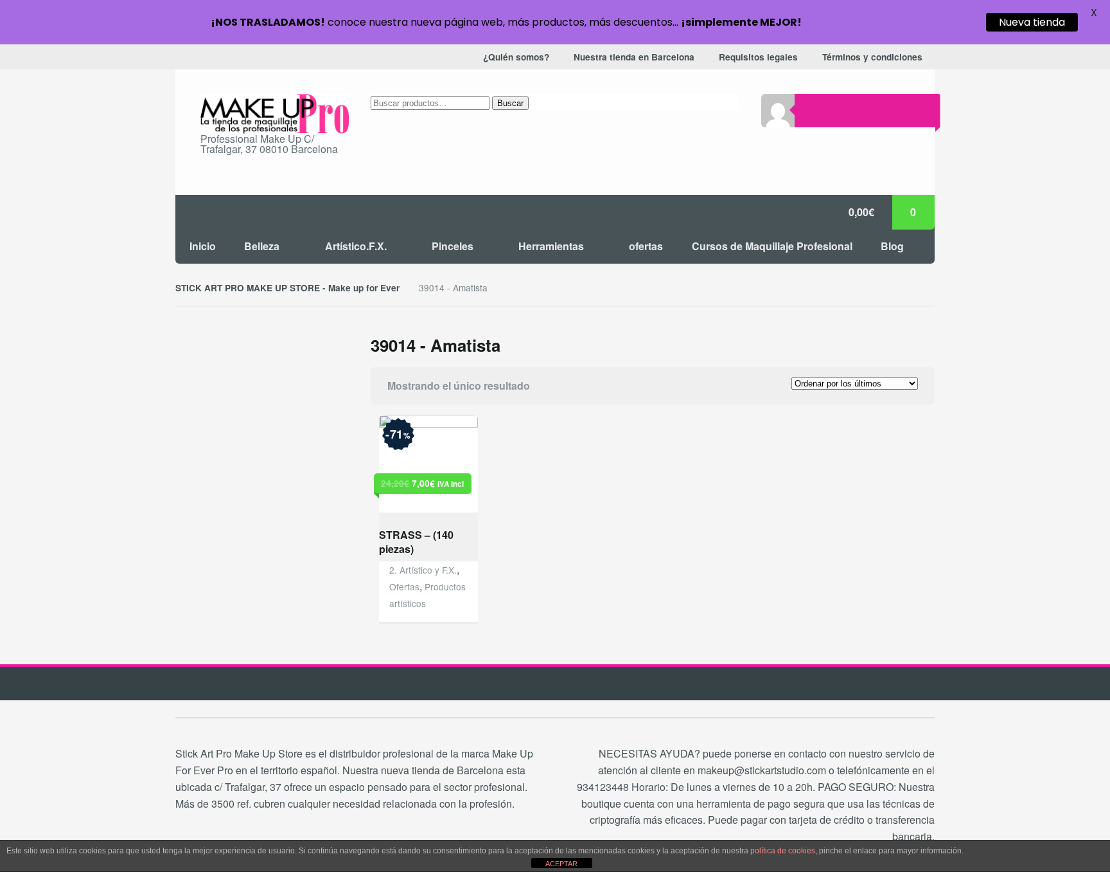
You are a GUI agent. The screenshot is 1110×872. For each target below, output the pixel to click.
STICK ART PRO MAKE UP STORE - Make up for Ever (287, 288)
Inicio (202, 246)
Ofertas (404, 586)
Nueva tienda (1032, 22)
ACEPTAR (561, 863)
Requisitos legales (758, 57)
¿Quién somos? (516, 57)
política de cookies (782, 850)
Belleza (261, 246)
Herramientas (551, 246)
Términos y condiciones (872, 57)
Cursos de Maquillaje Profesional (772, 246)
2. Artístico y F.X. (423, 569)
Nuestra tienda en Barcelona (634, 57)
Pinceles (452, 246)
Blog (892, 246)
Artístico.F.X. (356, 246)
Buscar (510, 103)
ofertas (646, 246)
